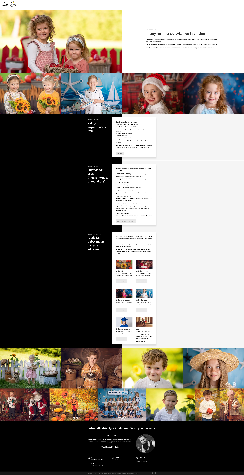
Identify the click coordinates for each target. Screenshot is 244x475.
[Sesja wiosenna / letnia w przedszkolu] (152, 388)
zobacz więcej (121, 281)
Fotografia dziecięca (221, 4)
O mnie (186, 4)
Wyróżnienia (193, 4)
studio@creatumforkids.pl (97, 459)
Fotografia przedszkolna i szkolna (205, 4)
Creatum (136, 473)
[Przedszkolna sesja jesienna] (30, 113)
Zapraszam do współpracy (125, 221)
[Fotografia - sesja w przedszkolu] (91, 113)
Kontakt (240, 4)
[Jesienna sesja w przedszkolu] (219, 420)
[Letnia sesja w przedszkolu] (30, 388)
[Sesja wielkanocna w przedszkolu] (91, 388)
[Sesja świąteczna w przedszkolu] (152, 113)
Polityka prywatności (142, 461)
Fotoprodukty (231, 4)
